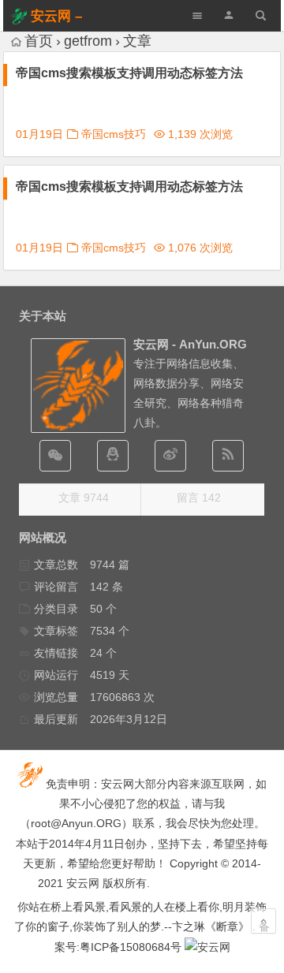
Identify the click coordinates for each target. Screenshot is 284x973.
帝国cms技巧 (113, 134)
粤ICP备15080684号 (130, 947)
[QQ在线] (113, 456)
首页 (38, 41)
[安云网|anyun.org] (207, 947)
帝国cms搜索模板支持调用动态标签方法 (129, 73)
